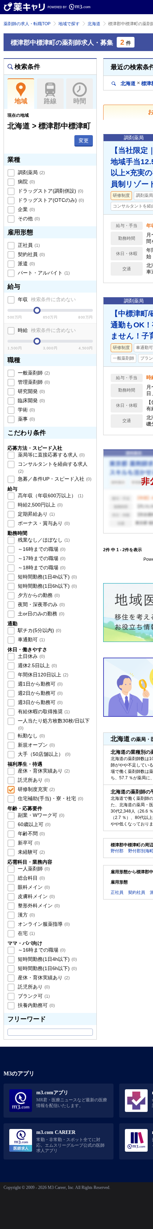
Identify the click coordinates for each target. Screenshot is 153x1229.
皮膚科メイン (35, 896)
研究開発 (30, 391)
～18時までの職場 (40, 567)
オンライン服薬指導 (43, 924)
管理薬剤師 (33, 382)
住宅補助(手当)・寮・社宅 (49, 798)
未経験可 (30, 852)
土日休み (30, 656)
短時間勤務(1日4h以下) (46, 577)
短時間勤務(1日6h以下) (46, 586)
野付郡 (117, 850)
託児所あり (33, 780)
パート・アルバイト (43, 273)
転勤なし (30, 735)
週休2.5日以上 (36, 665)
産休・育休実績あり (43, 771)
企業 (25, 209)
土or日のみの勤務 (40, 613)
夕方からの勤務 (38, 595)
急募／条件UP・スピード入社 (53, 479)
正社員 (28, 245)
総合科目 (30, 878)
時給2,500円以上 (39, 505)
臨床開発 (30, 400)
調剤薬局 (30, 172)
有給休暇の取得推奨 (43, 711)
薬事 (25, 419)
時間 (79, 101)
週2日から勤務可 (39, 693)
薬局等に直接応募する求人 (50, 455)
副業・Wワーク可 (40, 815)
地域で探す (69, 23)
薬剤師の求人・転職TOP (27, 23)
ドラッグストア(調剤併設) (49, 191)
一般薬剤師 (33, 373)
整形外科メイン (38, 905)
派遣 (25, 263)
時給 (46, 330)
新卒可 (28, 843)
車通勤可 (30, 639)
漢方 (25, 915)
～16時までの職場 (40, 549)
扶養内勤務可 (35, 1005)
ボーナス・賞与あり (43, 523)
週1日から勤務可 (39, 684)
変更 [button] (84, 140)
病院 (25, 181)
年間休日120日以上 (42, 674)
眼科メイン (33, 887)
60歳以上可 (33, 824)
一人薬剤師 (33, 868)
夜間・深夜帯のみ (40, 604)
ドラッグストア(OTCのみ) (50, 200)
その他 (28, 218)
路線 (50, 101)
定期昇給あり (35, 514)
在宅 (25, 933)
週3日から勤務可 (39, 702)
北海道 (94, 23)
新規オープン (35, 745)
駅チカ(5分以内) (38, 630)
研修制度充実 (35, 789)
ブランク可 (33, 996)
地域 (21, 101)
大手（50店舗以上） (43, 754)
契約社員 (30, 254)
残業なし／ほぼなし (43, 540)
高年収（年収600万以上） (49, 495)
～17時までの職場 (40, 558)
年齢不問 (30, 833)
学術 (25, 410)
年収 (46, 299)
